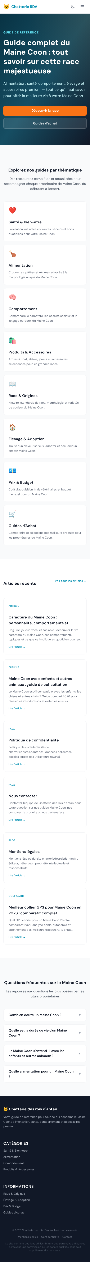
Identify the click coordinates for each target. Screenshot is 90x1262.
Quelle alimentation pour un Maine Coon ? (45, 1074)
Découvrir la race (45, 110)
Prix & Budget (12, 1206)
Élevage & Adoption (16, 1200)
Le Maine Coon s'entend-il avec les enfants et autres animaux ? (45, 1053)
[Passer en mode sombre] (73, 6)
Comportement (13, 1163)
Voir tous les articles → (71, 581)
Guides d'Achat (13, 1212)
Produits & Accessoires (19, 1169)
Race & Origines (14, 1193)
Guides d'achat (45, 123)
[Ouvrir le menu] (82, 7)
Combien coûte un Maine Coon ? (45, 1015)
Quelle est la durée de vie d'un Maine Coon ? (45, 1033)
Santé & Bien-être (15, 1150)
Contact (67, 1237)
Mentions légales (28, 1237)
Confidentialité (50, 1237)
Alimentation (11, 1157)
